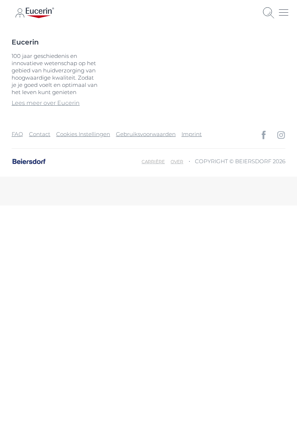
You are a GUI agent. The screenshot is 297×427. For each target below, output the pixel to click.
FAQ (17, 134)
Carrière (153, 161)
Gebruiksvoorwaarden (146, 134)
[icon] (263, 135)
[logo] (40, 13)
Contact (39, 134)
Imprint (191, 134)
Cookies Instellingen (83, 134)
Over (177, 161)
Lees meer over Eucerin (46, 103)
